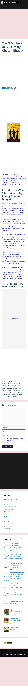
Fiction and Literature (10, 381)
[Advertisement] (14, 25)
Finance (6, 519)
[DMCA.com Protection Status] (8, 643)
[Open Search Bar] (26, 2)
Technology (7, 516)
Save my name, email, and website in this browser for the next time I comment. (14, 440)
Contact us (11, 652)
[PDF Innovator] (11, 2)
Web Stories (7, 528)
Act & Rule (6, 521)
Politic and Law (8, 511)
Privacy (17, 652)
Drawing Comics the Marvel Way (13, 392)
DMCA (22, 652)
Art (4, 502)
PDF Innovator (11, 654)
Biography (7, 504)
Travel (5, 526)
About (5, 652)
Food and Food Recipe (10, 524)
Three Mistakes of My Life (9, 388)
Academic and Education (11, 499)
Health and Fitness (9, 509)
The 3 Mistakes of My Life (11, 384)
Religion (6, 514)
